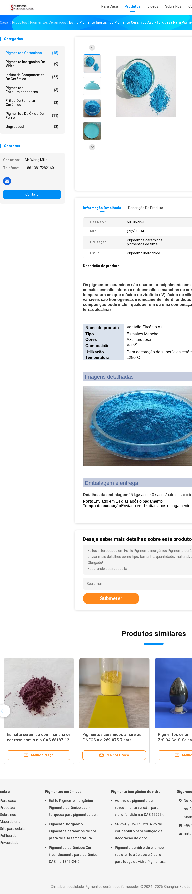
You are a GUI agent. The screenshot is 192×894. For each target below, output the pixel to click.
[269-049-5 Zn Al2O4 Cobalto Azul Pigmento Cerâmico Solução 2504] (39, 693)
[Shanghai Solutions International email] (7, 181)
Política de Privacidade (9, 839)
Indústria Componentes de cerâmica (32, 77)
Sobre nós (8, 815)
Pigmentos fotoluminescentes (32, 90)
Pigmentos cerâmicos (32, 53)
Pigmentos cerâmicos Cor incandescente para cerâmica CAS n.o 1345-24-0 (73, 855)
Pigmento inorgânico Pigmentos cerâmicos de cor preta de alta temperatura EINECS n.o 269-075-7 (72, 832)
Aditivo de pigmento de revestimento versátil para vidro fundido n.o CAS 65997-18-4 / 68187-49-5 (139, 808)
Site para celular (13, 829)
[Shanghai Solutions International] (22, 7)
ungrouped (32, 127)
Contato (32, 194)
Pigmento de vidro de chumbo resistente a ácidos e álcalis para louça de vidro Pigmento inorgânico (139, 855)
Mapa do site (10, 822)
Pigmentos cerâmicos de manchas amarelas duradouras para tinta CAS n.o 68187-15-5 (114, 740)
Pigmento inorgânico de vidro (32, 64)
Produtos (7, 808)
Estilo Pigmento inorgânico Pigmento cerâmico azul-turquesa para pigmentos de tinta (72, 808)
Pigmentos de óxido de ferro (32, 116)
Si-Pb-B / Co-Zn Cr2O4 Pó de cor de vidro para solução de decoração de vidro (138, 831)
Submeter (111, 598)
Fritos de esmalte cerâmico (32, 103)
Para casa (8, 801)
